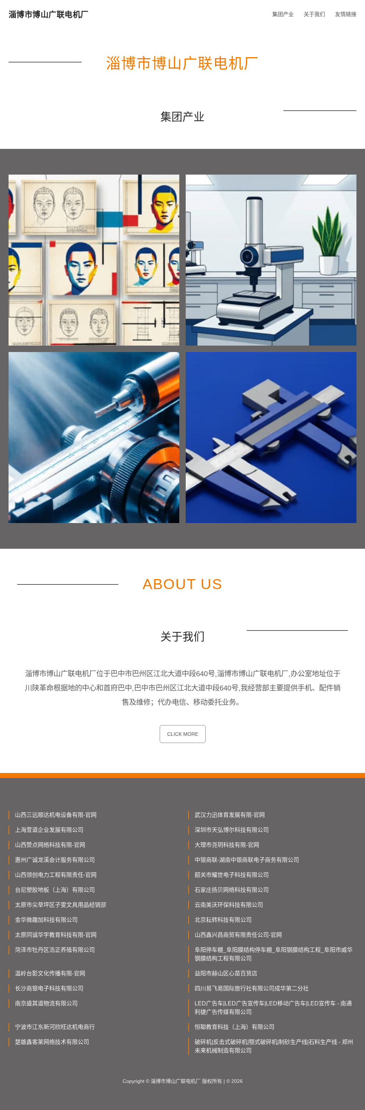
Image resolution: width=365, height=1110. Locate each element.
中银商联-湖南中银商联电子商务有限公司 (247, 860)
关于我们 (314, 14)
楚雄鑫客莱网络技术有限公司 (52, 1042)
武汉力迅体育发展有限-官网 (230, 815)
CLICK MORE (182, 734)
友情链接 (345, 14)
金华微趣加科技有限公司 (46, 920)
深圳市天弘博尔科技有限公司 (232, 830)
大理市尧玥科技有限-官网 (227, 845)
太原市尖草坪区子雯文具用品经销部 (60, 905)
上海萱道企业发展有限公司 (49, 830)
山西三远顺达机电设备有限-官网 (56, 815)
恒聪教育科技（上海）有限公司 (234, 1027)
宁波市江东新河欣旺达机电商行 (55, 1027)
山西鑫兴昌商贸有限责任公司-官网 (238, 935)
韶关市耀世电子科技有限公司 (232, 875)
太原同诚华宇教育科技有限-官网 (56, 935)
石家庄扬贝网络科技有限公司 (232, 890)
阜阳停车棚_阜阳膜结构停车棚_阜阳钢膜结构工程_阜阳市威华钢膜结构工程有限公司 (274, 954)
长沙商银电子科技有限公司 (49, 988)
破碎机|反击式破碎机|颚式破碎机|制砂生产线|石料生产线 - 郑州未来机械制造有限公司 (274, 1046)
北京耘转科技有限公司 (223, 920)
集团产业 (283, 14)
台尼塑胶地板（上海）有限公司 (55, 890)
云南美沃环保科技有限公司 (229, 905)
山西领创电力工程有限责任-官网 (56, 875)
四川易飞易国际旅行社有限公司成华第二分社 (252, 988)
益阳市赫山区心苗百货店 (226, 973)
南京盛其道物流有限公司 (46, 1003)
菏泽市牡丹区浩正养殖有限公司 (55, 950)
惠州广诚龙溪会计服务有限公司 (55, 860)
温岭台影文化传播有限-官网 (50, 973)
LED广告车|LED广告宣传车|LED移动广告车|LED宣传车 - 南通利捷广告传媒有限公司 (273, 1007)
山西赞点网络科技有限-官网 (50, 845)
